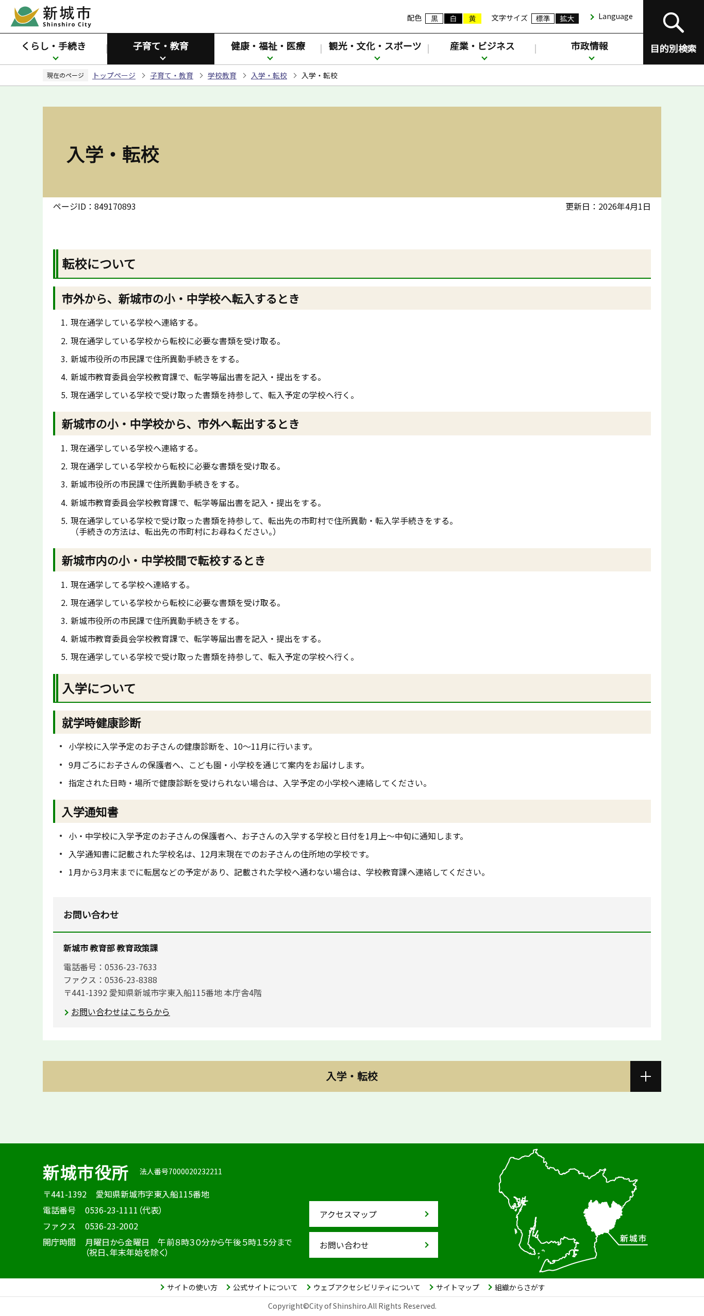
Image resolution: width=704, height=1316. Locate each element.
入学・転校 (269, 75)
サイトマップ (457, 1287)
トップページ (114, 75)
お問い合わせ (344, 1245)
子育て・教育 (161, 45)
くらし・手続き (53, 45)
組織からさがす (520, 1287)
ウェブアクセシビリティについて (367, 1287)
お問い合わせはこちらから (120, 1011)
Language (615, 16)
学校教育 (222, 75)
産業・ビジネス (482, 45)
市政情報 (589, 45)
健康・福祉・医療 (268, 45)
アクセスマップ (348, 1214)
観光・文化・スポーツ (375, 45)
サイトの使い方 (192, 1287)
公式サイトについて (265, 1287)
